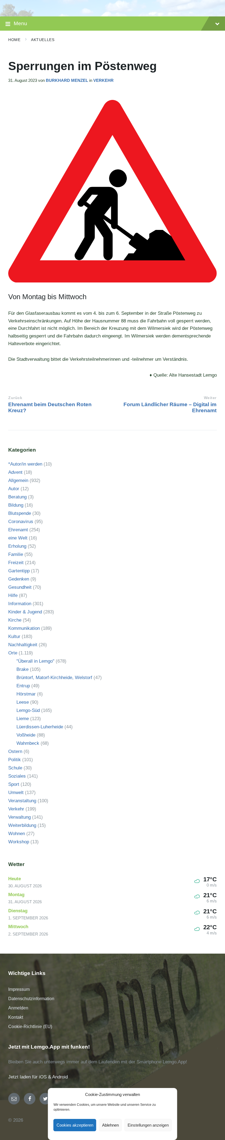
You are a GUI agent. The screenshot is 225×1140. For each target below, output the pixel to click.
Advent (15, 472)
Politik (14, 759)
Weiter (210, 398)
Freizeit (16, 562)
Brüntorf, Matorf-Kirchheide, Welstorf (54, 677)
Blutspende (19, 513)
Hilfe (13, 595)
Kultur (14, 636)
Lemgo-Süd (28, 710)
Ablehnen (110, 1125)
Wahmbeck (27, 743)
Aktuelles (42, 39)
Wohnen (16, 833)
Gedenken (18, 579)
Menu (20, 23)
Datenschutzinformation (31, 998)
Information (19, 603)
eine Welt (17, 538)
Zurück (15, 398)
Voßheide (25, 735)
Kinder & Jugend (25, 611)
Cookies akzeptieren (75, 1125)
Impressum (19, 989)
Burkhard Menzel (67, 80)
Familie (15, 554)
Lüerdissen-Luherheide (39, 726)
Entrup (23, 685)
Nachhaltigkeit (22, 644)
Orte (12, 653)
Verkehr (103, 80)
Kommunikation (24, 628)
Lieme (22, 718)
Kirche (14, 620)
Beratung (17, 497)
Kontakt (15, 1017)
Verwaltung (19, 817)
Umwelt (16, 792)
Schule (15, 767)
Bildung (15, 505)
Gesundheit (20, 587)
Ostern (15, 751)
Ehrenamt (18, 529)
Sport (13, 784)
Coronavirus (20, 521)
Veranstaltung (22, 800)
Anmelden (18, 1008)
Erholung (17, 546)
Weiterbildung (22, 825)
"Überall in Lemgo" (35, 661)
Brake (22, 669)
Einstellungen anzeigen (148, 1125)
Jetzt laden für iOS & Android (38, 1077)
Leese (22, 702)
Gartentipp (19, 570)
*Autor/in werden (25, 464)
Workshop (18, 841)
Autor (13, 488)
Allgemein (18, 480)
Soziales (17, 776)
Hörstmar (26, 694)
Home (14, 39)
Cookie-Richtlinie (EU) (30, 1026)
